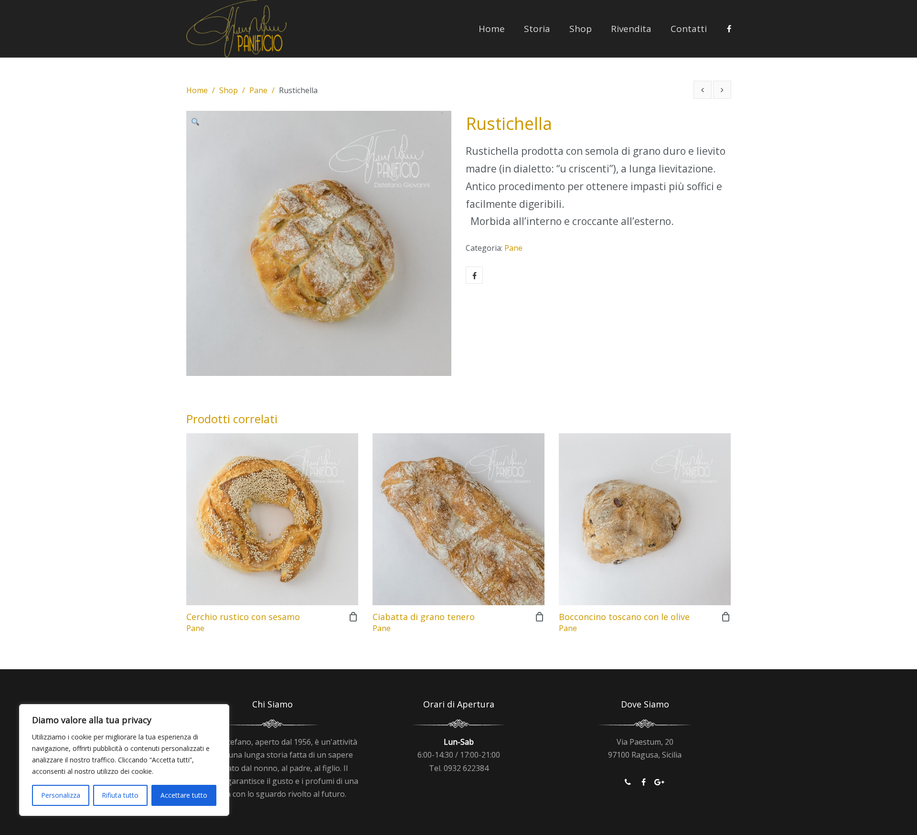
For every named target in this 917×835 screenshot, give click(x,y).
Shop (580, 28)
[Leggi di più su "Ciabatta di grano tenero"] (539, 616)
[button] (198, 123)
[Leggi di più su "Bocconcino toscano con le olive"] (726, 616)
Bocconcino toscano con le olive (624, 616)
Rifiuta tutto (120, 795)
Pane (258, 90)
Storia (537, 28)
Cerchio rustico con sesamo (243, 616)
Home (492, 28)
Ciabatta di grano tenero (424, 616)
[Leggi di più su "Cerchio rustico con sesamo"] (353, 616)
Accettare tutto (183, 795)
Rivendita (631, 28)
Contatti (689, 28)
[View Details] (272, 519)
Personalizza (60, 795)
